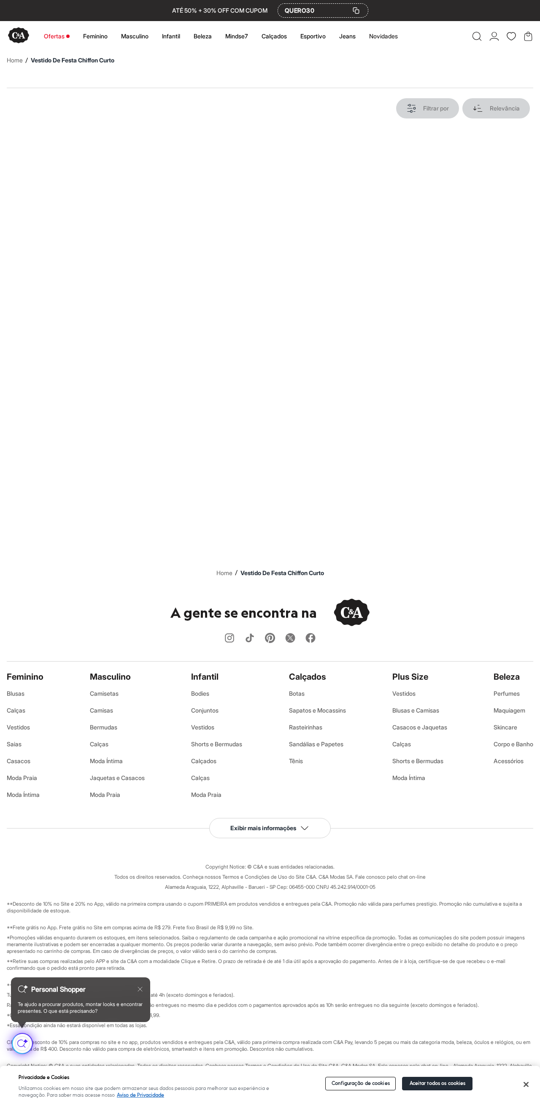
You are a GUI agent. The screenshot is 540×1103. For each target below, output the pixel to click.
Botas (297, 693)
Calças (16, 710)
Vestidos (18, 727)
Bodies (200, 693)
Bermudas (103, 727)
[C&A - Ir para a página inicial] (18, 36)
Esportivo (313, 36)
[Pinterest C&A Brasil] (270, 638)
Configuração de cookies (361, 1083)
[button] (477, 36)
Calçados (274, 36)
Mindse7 (236, 36)
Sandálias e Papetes (316, 744)
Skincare (505, 727)
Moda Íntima (23, 794)
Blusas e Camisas (415, 710)
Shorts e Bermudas (216, 744)
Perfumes (507, 693)
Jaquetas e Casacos (117, 777)
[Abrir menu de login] (494, 36)
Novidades (383, 36)
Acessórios (509, 760)
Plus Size (410, 677)
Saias (14, 744)
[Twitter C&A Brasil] (290, 638)
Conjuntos (205, 710)
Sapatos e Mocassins (317, 710)
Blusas (15, 693)
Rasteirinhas (305, 727)
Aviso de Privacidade (140, 1095)
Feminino (95, 36)
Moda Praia (22, 777)
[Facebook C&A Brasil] (310, 638)
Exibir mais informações (263, 827)
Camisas (101, 710)
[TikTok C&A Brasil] (250, 638)
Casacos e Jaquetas (419, 727)
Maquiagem (509, 710)
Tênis (296, 760)
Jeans (347, 36)
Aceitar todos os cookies (438, 1083)
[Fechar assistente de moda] (140, 989)
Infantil (171, 36)
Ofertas (54, 36)
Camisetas (104, 693)
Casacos (18, 760)
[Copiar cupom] (356, 10)
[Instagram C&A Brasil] (229, 638)
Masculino (134, 36)
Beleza (203, 36)
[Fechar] (526, 1084)
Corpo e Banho (513, 744)
